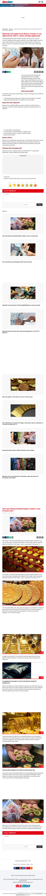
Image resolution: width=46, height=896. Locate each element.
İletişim (28, 864)
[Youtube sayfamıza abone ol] (20, 868)
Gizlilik (31, 864)
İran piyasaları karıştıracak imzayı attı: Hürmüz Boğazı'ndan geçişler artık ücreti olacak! (22, 5)
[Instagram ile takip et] (25, 868)
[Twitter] (5, 72)
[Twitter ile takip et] (17, 868)
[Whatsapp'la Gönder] (10, 72)
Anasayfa (6, 29)
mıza (42, 893)
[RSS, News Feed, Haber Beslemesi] (31, 868)
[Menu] (39, 2)
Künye (19, 864)
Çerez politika (38, 893)
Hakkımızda (23, 864)
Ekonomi (11, 29)
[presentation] (3, 5)
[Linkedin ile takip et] (23, 868)
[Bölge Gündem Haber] (7, 1)
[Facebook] (3, 72)
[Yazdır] (35, 72)
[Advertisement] (11, 81)
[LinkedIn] (8, 72)
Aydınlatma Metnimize (20, 894)
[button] (37, 72)
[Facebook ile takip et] (15, 868)
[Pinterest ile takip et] (28, 868)
